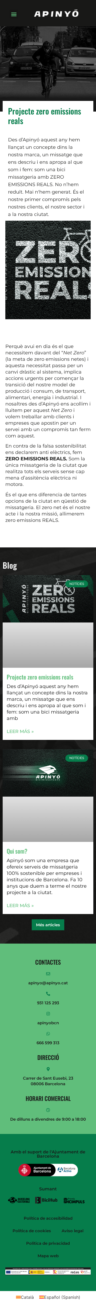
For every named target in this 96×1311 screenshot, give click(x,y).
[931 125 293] (48, 994)
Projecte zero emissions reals (40, 677)
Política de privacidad (48, 1243)
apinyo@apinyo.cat (48, 982)
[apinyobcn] (48, 1014)
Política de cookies (32, 1230)
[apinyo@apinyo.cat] (48, 974)
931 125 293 (48, 1002)
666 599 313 (48, 1042)
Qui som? (17, 851)
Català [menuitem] (27, 1297)
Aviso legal (72, 1230)
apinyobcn (48, 1022)
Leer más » (20, 731)
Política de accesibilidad (48, 1218)
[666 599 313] (48, 1034)
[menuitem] (25, 1297)
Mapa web (48, 1255)
